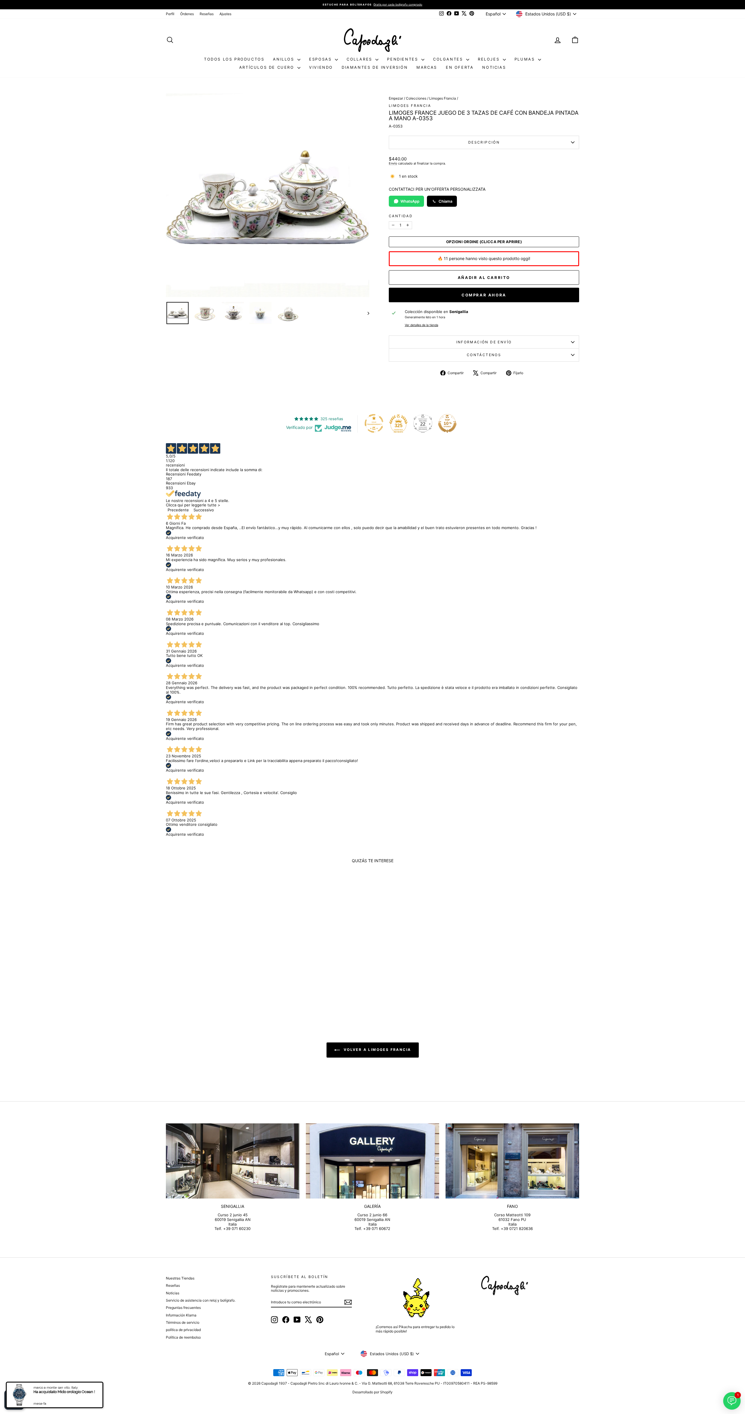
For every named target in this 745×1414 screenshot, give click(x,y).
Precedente (178, 510)
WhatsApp (409, 201)
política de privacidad (183, 1330)
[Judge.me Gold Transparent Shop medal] (374, 423)
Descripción (484, 142)
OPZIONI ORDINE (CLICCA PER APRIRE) (484, 242)
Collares (360, 59)
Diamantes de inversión (375, 67)
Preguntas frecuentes (183, 1307)
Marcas (426, 67)
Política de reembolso (183, 1337)
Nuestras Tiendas (180, 1278)
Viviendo (321, 67)
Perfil (170, 14)
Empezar (396, 98)
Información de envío (484, 342)
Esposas (321, 59)
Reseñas (207, 14)
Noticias (494, 67)
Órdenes (187, 14)
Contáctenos (484, 355)
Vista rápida (215, 970)
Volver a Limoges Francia (376, 1050)
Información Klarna (181, 1315)
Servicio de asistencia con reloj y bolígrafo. (200, 1300)
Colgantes (449, 59)
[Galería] (372, 1161)
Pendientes (403, 59)
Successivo (204, 510)
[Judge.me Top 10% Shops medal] (447, 423)
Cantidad (401, 216)
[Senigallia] (232, 1161)
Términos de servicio (182, 1322)
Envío (393, 163)
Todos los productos (234, 59)
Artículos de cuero (267, 67)
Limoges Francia (442, 98)
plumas (526, 59)
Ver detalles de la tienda (421, 325)
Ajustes (225, 14)
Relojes (489, 59)
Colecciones (416, 98)
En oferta (459, 67)
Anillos (284, 59)
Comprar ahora (484, 295)
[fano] (512, 1161)
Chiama (445, 201)
